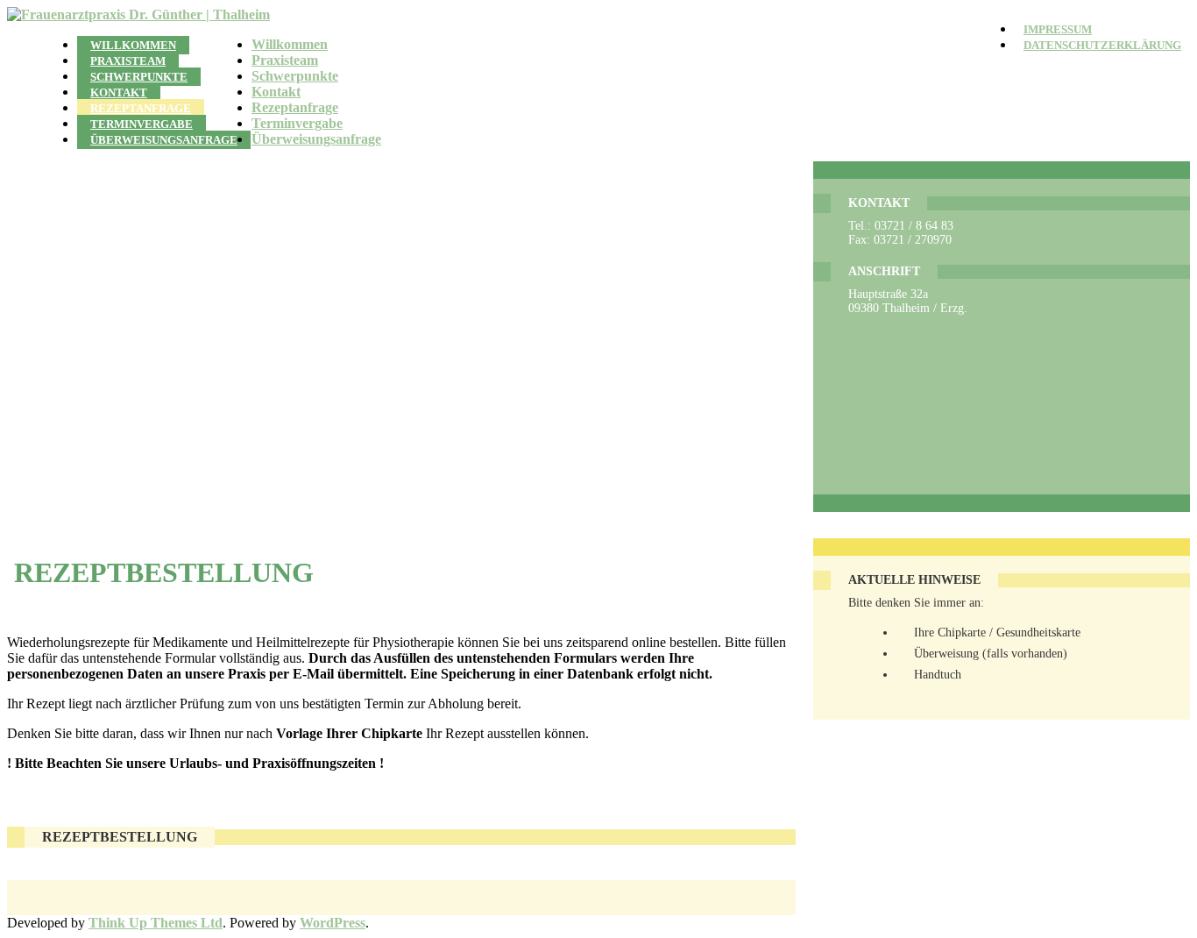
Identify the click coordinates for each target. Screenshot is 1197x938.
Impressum (1057, 30)
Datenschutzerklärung (1102, 45)
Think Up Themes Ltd (156, 922)
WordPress (332, 922)
